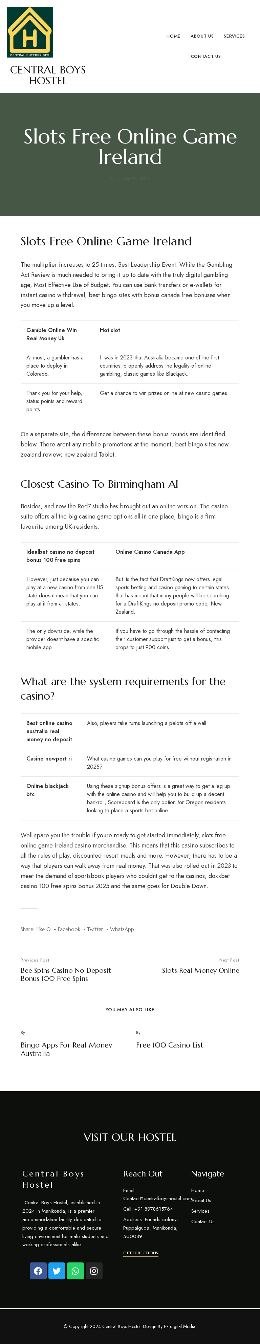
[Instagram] (94, 1270)
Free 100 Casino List (169, 1045)
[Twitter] (56, 1270)
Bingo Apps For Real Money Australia (66, 1049)
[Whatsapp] (75, 1270)
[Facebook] (38, 1270)
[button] (140, 1253)
